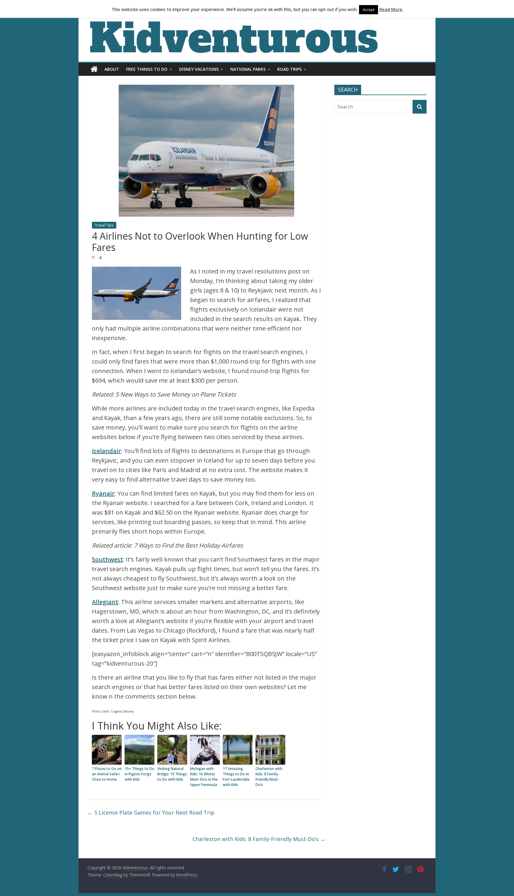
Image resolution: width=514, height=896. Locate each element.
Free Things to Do (146, 69)
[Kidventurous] (94, 69)
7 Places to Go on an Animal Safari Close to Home (107, 774)
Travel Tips (104, 225)
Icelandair (106, 451)
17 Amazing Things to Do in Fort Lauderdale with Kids (236, 776)
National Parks (248, 69)
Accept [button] (368, 9)
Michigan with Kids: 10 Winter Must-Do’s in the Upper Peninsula (204, 776)
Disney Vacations (199, 69)
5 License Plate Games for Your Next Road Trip (150, 812)
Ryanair (103, 493)
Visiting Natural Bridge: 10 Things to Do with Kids (172, 774)
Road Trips (289, 69)
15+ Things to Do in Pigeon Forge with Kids (139, 774)
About (111, 69)
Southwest (107, 559)
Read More (390, 9)
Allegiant (105, 602)
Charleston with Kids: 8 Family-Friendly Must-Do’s (269, 776)
